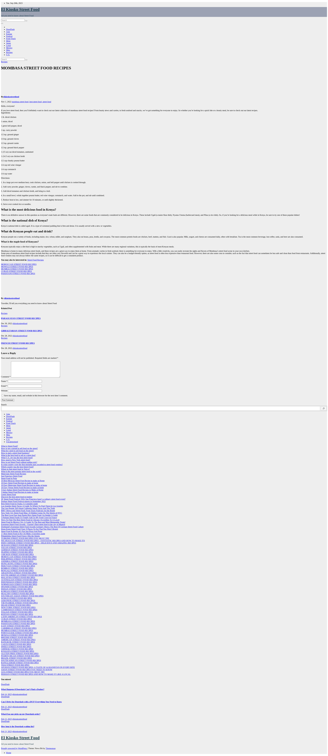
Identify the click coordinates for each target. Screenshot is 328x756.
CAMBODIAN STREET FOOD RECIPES (19, 610)
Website (4, 391)
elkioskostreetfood (11, 97)
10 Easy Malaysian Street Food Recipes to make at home (24, 485)
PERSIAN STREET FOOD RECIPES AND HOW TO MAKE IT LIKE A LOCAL (36, 674)
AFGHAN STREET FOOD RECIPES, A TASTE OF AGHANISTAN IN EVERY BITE (38, 667)
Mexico (9, 48)
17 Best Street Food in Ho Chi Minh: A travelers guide (23, 534)
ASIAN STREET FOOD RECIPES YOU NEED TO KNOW (26, 670)
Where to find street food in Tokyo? (15, 469)
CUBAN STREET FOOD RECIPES (16, 271)
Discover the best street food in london (16, 497)
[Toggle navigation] (2, 23)
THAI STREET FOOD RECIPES (15, 665)
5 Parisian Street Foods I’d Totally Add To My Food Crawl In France (29, 517)
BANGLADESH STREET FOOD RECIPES (20, 663)
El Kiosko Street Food (20, 9)
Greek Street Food (8, 494)
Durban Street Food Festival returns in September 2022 (23, 501)
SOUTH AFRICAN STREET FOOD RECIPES (21, 660)
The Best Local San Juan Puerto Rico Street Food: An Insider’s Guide (29, 515)
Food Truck (11, 39)
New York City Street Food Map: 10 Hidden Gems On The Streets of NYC (31, 513)
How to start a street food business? (15, 453)
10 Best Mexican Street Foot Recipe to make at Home (23, 481)
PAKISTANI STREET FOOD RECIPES (18, 273)
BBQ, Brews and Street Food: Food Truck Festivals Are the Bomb (28, 511)
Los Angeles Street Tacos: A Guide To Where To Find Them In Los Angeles (32, 506)
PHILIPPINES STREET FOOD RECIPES (19, 559)
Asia (8, 32)
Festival (9, 36)
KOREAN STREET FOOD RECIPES (17, 591)
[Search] (323, 408)
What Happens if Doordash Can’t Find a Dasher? (22, 689)
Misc (8, 50)
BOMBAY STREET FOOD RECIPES (17, 568)
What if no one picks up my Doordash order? (20, 714)
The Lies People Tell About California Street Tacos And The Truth (28, 508)
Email (4, 386)
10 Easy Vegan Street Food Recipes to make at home (22, 488)
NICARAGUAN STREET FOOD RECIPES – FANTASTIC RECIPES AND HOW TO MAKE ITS (43, 541)
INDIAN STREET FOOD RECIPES (16, 589)
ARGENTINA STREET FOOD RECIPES (19, 573)
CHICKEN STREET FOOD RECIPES (17, 554)
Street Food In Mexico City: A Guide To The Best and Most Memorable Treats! (33, 522)
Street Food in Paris (9, 478)
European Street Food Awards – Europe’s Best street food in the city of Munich (33, 524)
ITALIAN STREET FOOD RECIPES (17, 612)
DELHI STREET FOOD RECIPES (16, 605)
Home (8, 753)
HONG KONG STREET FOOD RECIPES (19, 564)
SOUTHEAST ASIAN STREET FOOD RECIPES (22, 596)
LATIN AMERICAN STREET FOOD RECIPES (21, 617)
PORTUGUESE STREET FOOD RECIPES (19, 633)
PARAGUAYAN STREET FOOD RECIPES (21, 318)
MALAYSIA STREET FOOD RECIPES (18, 577)
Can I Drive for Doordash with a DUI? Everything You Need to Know (31, 702)
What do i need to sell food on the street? (17, 451)
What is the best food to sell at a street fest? (18, 455)
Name (4, 381)
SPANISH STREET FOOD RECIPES (17, 587)
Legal (8, 45)
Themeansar (50, 748)
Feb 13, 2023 (6, 707)
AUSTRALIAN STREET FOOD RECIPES (19, 580)
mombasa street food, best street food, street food (31, 102)
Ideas (8, 41)
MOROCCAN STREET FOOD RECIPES (19, 264)
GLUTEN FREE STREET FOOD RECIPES (19, 653)
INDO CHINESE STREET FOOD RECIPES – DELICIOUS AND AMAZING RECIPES (38, 543)
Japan (8, 43)
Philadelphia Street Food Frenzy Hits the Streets (20, 536)
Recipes (9, 52)
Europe (9, 34)
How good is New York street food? (15, 460)
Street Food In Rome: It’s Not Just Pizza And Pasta (21, 531)
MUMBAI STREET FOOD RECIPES (17, 269)
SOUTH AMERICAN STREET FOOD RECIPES (22, 575)
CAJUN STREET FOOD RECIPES (16, 644)
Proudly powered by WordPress (14, 748)
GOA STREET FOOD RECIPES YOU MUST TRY (23, 672)
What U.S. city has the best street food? (17, 458)
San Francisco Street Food (11, 476)
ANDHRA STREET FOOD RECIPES (17, 561)
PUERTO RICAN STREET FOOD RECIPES (20, 656)
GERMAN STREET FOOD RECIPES (17, 550)
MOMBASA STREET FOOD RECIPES (18, 621)
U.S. (8, 55)
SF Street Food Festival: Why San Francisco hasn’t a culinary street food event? (33, 499)
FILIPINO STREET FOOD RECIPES (17, 552)
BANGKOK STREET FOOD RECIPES (18, 642)
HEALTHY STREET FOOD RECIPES (17, 594)
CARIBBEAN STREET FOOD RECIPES (19, 628)
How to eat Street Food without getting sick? (19, 462)
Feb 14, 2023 (6, 694)
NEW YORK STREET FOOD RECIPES (18, 607)
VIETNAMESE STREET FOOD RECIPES (19, 603)
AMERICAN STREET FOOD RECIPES (18, 640)
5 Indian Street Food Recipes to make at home (19, 492)
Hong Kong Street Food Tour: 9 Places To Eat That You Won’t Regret (29, 529)
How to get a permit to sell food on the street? (19, 448)
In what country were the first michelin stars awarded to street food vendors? (32, 464)
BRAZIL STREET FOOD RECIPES (16, 658)
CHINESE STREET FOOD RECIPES (17, 649)
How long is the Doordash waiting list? (17, 726)
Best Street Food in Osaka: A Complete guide (19, 504)
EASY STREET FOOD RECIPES (15, 626)
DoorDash (10, 29)
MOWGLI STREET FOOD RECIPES (17, 267)
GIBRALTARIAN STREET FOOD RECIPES (21, 331)
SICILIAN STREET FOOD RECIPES (17, 545)
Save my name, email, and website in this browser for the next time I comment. (36, 395)
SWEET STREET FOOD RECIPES (16, 647)
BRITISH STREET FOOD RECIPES (16, 637)
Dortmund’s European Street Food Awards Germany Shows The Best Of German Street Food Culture (42, 527)
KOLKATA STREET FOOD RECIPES (17, 651)
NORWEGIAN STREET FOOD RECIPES (19, 584)
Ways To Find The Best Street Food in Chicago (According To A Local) (30, 520)
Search (4, 405)
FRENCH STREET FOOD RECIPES (18, 343)
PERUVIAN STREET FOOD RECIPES (18, 566)
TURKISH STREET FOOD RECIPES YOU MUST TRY (25, 538)
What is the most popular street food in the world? (21, 471)
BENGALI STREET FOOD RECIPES (17, 570)
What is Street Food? (9, 446)
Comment (6, 377)
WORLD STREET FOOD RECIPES (16, 598)
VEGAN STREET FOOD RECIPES (16, 547)
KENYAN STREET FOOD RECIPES (17, 614)
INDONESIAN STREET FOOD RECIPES (19, 582)
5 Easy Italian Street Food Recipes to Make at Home (22, 490)
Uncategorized (12, 442)
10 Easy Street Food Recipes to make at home (19, 483)
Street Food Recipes (35, 260)
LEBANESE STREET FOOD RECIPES (18, 600)
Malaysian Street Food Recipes (13, 474)
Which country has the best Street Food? (17, 467)
